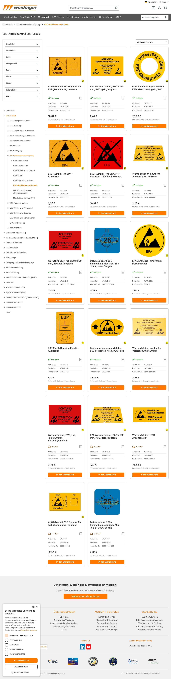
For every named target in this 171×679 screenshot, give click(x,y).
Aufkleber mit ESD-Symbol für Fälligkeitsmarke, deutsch (64, 88)
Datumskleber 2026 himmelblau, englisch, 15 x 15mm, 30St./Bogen (104, 525)
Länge (9, 83)
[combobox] (91, 8)
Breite (8, 77)
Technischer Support (107, 626)
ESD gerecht (11, 64)
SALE (8, 57)
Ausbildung (55, 623)
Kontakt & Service (106, 617)
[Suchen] (116, 8)
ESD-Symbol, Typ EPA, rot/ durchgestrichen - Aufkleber (106, 175)
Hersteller (10, 44)
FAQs (64, 629)
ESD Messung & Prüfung (149, 623)
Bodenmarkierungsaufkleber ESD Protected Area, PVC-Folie (107, 349)
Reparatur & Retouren (106, 620)
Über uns (64, 617)
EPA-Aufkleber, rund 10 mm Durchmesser (147, 262)
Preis (8, 96)
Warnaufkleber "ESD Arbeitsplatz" (143, 436)
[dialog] (21, 640)
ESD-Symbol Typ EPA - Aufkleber (60, 175)
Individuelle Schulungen (107, 629)
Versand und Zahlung (56, 673)
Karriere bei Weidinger (64, 620)
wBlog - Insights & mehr (64, 626)
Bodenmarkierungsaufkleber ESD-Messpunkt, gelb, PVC (148, 88)
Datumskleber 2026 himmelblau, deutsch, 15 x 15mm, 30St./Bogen (104, 264)
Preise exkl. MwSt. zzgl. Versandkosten (61, 119)
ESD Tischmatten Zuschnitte (149, 620)
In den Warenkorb (65, 126)
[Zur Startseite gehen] (20, 8)
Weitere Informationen (28, 630)
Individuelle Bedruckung (149, 629)
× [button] (37, 607)
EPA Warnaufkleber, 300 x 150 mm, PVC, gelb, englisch (107, 88)
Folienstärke (11, 90)
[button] (21, 672)
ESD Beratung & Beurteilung (149, 626)
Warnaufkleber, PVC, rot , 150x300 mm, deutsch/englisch (62, 438)
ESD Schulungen (149, 617)
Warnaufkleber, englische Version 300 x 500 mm (146, 349)
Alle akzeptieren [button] (21, 660)
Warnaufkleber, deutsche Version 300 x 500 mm (146, 175)
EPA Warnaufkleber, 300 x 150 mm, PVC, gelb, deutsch (107, 436)
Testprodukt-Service (107, 623)
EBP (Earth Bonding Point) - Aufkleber (63, 349)
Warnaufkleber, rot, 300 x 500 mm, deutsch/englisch (65, 262)
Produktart (10, 50)
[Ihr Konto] (159, 8)
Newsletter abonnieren (85, 596)
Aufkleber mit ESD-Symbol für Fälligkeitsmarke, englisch (64, 523)
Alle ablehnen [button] (21, 667)
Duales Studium (70, 623)
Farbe (8, 70)
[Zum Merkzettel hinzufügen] (80, 98)
